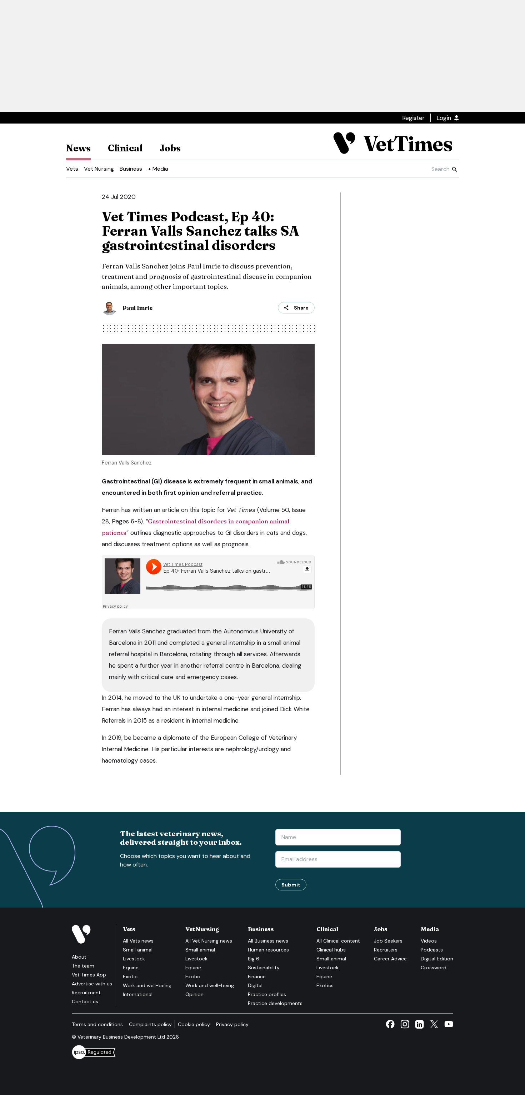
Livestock (134, 958)
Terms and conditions (97, 1024)
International (137, 994)
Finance (257, 976)
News (78, 148)
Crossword (433, 967)
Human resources (268, 949)
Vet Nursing (99, 168)
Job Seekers (388, 941)
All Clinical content (338, 941)
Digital (255, 985)
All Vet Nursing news (208, 941)
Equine (131, 967)
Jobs (170, 148)
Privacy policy (232, 1024)
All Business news (268, 941)
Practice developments (275, 1003)
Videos (429, 941)
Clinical (125, 148)
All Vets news (138, 941)
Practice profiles (267, 994)
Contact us (85, 1001)
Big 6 (253, 958)
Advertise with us (92, 983)
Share (301, 308)
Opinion (194, 994)
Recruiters (386, 949)
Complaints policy (150, 1024)
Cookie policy (194, 1024)
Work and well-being (147, 985)
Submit (290, 884)
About (79, 957)
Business (131, 168)
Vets (72, 168)
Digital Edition (437, 958)
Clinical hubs (331, 949)
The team (83, 966)
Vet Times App (89, 974)
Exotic (130, 976)
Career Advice (390, 958)
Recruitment (86, 992)
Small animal (137, 949)
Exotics (325, 985)
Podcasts (432, 949)
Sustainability (264, 967)
